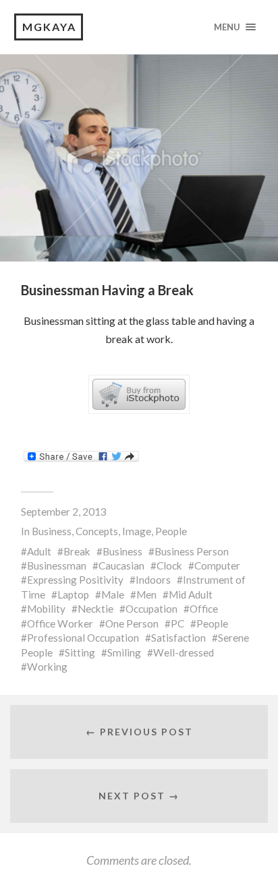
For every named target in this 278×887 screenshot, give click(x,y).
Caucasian (121, 565)
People (171, 531)
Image (136, 531)
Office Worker (60, 623)
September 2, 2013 (64, 512)
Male (112, 594)
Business (52, 531)
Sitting (80, 652)
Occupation (151, 609)
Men (146, 594)
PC (177, 623)
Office (204, 609)
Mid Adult (191, 594)
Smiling (124, 652)
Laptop (73, 594)
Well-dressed (183, 652)
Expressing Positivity (75, 580)
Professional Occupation (83, 638)
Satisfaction (178, 638)
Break (76, 551)
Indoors (153, 580)
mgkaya (49, 26)
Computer (217, 565)
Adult (39, 551)
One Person (132, 623)
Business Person (192, 551)
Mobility (46, 609)
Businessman (56, 565)
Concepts (97, 531)
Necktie (95, 609)
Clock (169, 565)
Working (47, 667)
